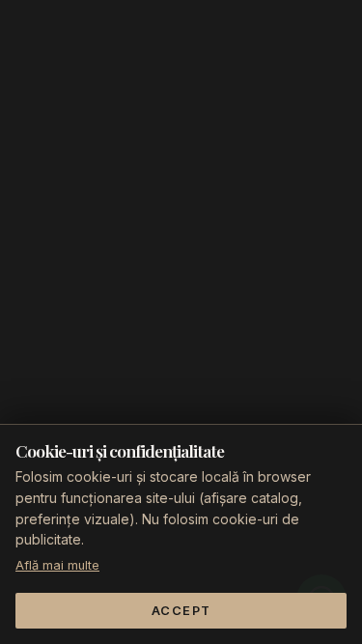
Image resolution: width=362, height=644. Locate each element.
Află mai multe (57, 565)
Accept (181, 610)
